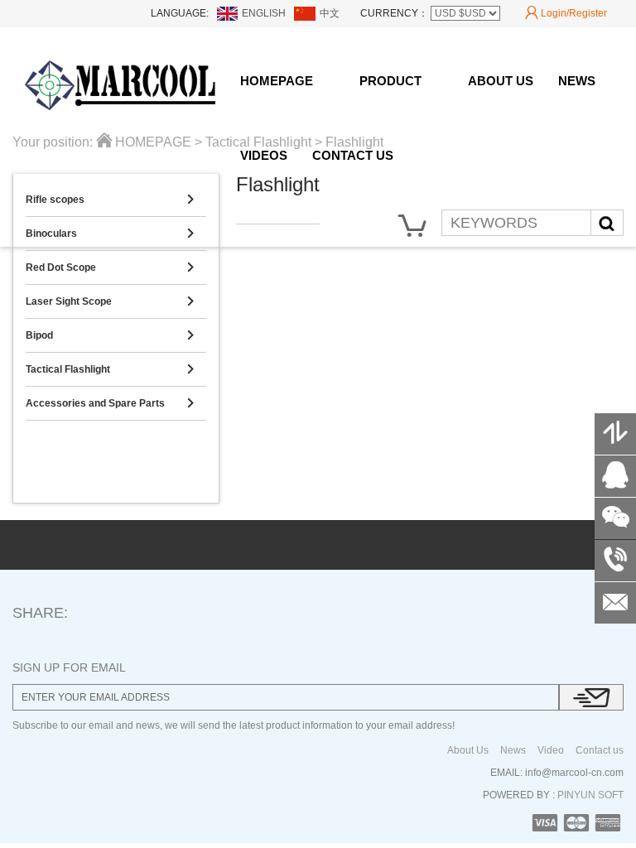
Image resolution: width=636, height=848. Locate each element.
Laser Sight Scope (110, 301)
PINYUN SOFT (589, 795)
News (513, 750)
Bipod (110, 335)
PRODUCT (390, 81)
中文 (330, 13)
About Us (468, 750)
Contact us (600, 750)
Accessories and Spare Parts (110, 403)
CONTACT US (352, 155)
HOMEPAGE (276, 81)
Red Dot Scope (110, 267)
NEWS (576, 81)
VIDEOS (263, 155)
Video (550, 750)
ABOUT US (500, 81)
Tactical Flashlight (110, 369)
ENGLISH (264, 13)
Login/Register (566, 13)
